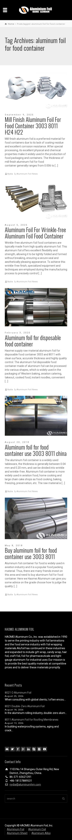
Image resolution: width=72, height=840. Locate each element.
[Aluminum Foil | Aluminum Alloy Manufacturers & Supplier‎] (36, 9)
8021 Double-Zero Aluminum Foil (25, 706)
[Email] (7, 749)
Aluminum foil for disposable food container (33, 340)
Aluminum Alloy (41, 833)
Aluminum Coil (37, 829)
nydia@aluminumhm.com (25, 784)
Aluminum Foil (15, 829)
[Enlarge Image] (36, 89)
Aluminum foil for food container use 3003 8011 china (36, 450)
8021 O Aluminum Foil (18, 692)
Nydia (10, 174)
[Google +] (23, 749)
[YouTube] (44, 749)
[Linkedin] (28, 749)
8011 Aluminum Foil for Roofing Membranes (31, 719)
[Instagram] (39, 749)
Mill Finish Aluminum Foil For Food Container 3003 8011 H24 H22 (33, 125)
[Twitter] (12, 749)
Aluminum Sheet (17, 833)
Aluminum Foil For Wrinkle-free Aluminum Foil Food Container (35, 232)
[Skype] (34, 749)
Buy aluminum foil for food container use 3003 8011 (31, 553)
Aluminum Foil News (27, 174)
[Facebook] (18, 749)
